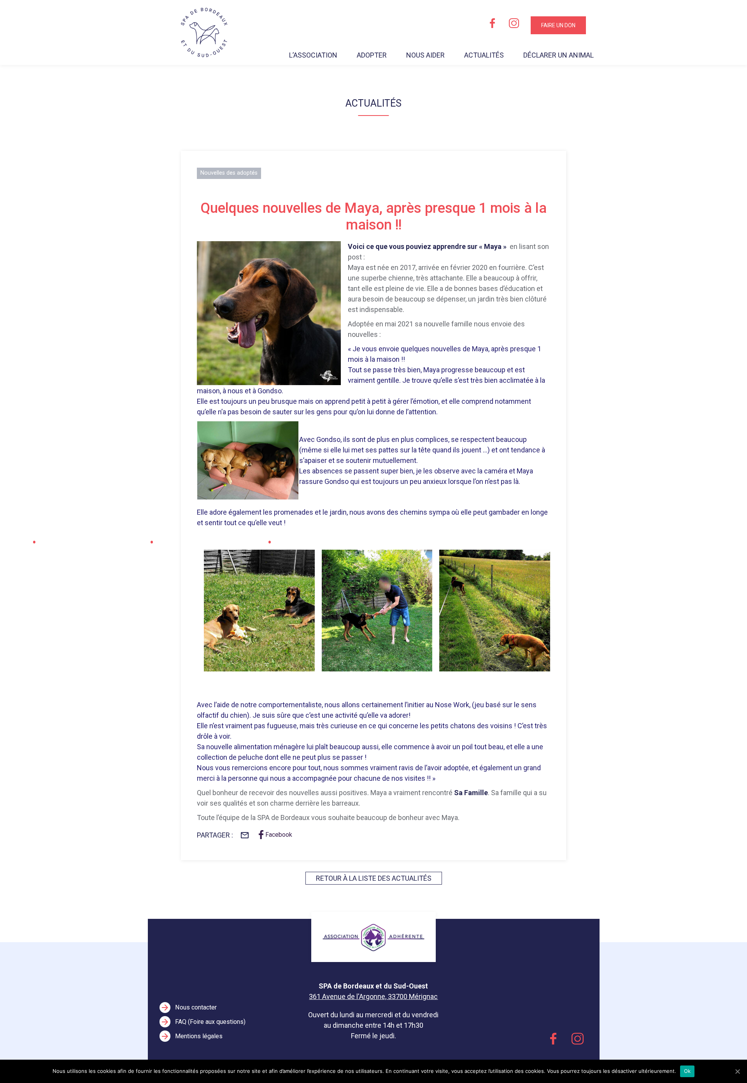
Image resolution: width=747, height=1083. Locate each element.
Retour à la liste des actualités (373, 878)
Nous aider (425, 55)
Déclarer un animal (558, 55)
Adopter (372, 55)
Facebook (278, 834)
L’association (313, 55)
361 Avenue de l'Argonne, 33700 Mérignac (373, 996)
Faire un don (558, 25)
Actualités (484, 55)
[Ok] (737, 1071)
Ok (687, 1071)
